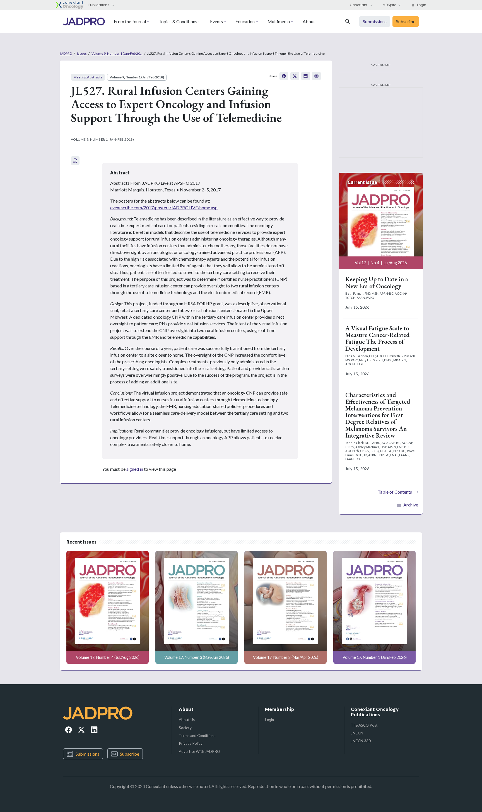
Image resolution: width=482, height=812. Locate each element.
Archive (410, 504)
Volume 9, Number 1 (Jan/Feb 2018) (137, 77)
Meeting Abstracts (87, 77)
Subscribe (129, 753)
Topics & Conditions (178, 21)
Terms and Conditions (197, 735)
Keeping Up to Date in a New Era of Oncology (376, 282)
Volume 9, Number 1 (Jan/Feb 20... (117, 53)
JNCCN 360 (361, 741)
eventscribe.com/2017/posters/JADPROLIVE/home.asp (164, 207)
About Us (187, 719)
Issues (82, 53)
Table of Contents (395, 491)
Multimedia (278, 21)
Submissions (87, 753)
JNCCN (357, 733)
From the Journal (130, 21)
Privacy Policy (191, 743)
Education (245, 21)
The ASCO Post (364, 725)
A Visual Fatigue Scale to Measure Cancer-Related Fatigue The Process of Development (377, 338)
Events (216, 21)
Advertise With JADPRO (199, 751)
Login (269, 719)
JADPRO (66, 53)
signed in (134, 469)
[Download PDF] (75, 160)
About (309, 21)
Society (185, 727)
